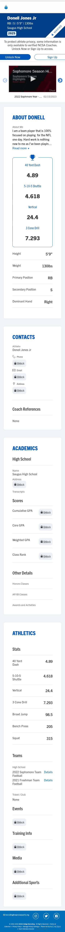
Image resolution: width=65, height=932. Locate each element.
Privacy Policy (16, 926)
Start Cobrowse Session (26, 929)
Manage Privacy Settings (31, 926)
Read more (21, 148)
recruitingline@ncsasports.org (17, 915)
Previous (5, 80)
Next (60, 80)
